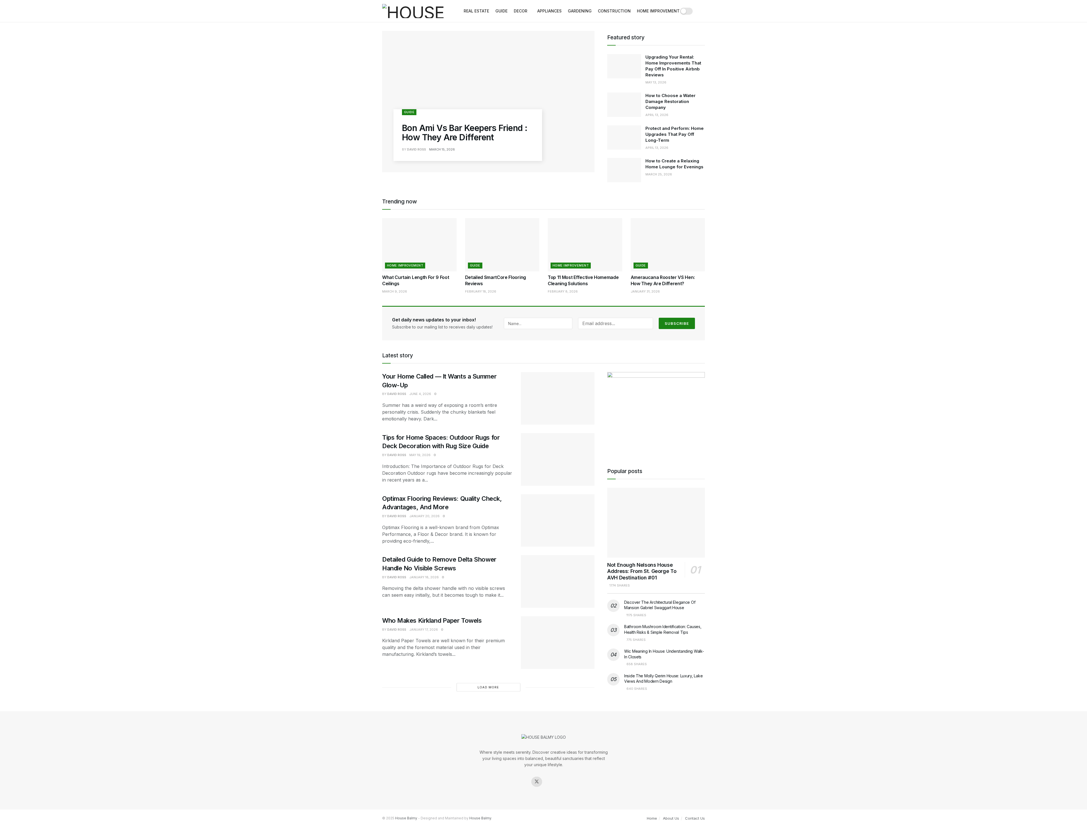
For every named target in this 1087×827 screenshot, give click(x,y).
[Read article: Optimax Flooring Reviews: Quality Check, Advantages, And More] (557, 520)
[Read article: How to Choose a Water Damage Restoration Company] (624, 105)
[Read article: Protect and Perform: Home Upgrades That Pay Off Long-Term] (624, 137)
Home (652, 818)
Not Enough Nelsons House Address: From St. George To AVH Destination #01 (641, 571)
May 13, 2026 (655, 82)
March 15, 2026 (442, 149)
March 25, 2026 (658, 174)
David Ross (416, 149)
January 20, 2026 (424, 516)
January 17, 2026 (423, 629)
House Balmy (406, 818)
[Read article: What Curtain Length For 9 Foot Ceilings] (419, 244)
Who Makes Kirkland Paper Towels (432, 620)
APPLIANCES (549, 10)
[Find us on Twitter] (536, 782)
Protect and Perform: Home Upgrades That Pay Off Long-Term (674, 134)
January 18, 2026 (424, 577)
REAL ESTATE (476, 10)
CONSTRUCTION (614, 10)
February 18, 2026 (480, 291)
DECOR (520, 10)
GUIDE (501, 10)
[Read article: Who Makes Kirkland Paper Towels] (557, 642)
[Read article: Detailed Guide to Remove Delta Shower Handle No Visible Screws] (557, 581)
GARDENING (580, 10)
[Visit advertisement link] (656, 413)
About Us (671, 818)
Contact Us (695, 818)
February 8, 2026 (563, 291)
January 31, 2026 (645, 291)
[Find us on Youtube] (564, 782)
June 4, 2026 (420, 394)
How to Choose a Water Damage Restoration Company (670, 101)
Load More (488, 687)
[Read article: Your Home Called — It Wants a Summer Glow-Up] (557, 398)
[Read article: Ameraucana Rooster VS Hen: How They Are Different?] (668, 244)
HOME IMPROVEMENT (658, 10)
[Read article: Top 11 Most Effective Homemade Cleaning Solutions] (585, 244)
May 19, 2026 (420, 455)
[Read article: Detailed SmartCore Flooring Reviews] (502, 244)
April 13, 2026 (656, 115)
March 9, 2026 (394, 291)
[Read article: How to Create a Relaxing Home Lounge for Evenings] (624, 170)
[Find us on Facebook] (523, 782)
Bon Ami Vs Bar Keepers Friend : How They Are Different (464, 132)
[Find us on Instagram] (550, 782)
